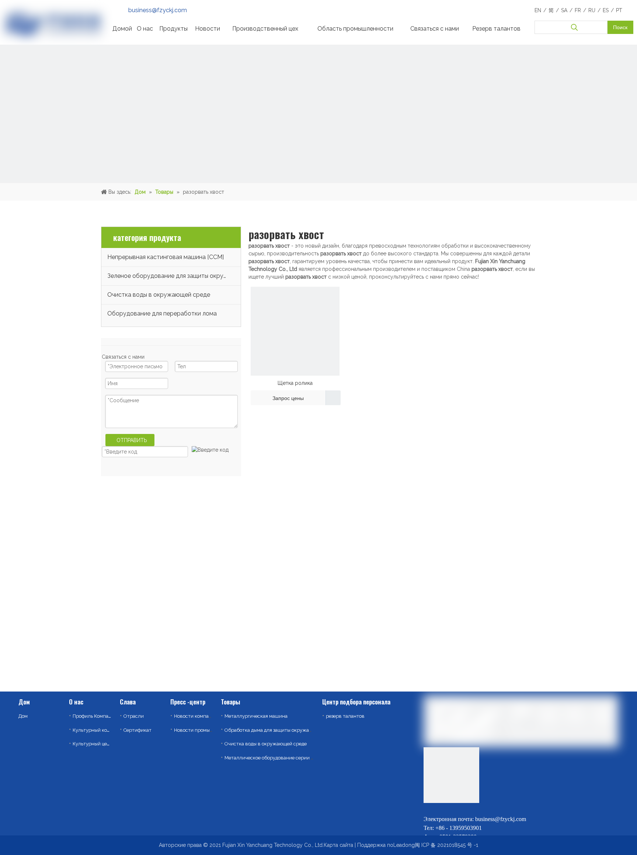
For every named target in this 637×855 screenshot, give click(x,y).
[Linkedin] (429, 809)
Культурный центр (94, 744)
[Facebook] (465, 809)
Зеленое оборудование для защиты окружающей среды (174, 275)
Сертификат (137, 730)
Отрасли (133, 716)
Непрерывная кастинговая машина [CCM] (165, 257)
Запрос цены (288, 398)
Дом (23, 716)
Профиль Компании (95, 716)
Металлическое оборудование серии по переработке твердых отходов (305, 758)
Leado (400, 845)
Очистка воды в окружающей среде (158, 294)
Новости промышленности (205, 730)
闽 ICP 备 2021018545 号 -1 (446, 845)
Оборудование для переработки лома (162, 313)
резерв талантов (345, 716)
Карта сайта (338, 845)
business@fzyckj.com (157, 10)
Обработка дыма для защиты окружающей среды (280, 730)
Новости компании (195, 716)
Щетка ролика (295, 383)
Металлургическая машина (256, 716)
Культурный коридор (97, 730)
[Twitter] (447, 809)
